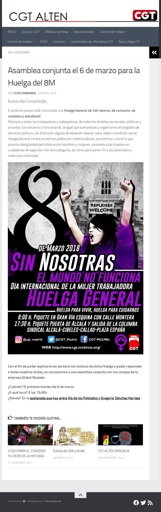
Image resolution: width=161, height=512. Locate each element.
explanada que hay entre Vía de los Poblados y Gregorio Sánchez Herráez (85, 398)
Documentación (84, 32)
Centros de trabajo (112, 32)
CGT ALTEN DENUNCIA (113, 451)
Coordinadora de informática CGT (91, 41)
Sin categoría (18, 52)
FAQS (44, 41)
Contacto (59, 41)
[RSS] (150, 503)
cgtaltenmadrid (25, 93)
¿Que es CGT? (30, 32)
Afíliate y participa (56, 32)
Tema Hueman (53, 501)
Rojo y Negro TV (129, 41)
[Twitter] (143, 503)
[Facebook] (136, 503)
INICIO (12, 32)
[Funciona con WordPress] (24, 501)
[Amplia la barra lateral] (154, 52)
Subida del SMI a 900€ (69, 451)
